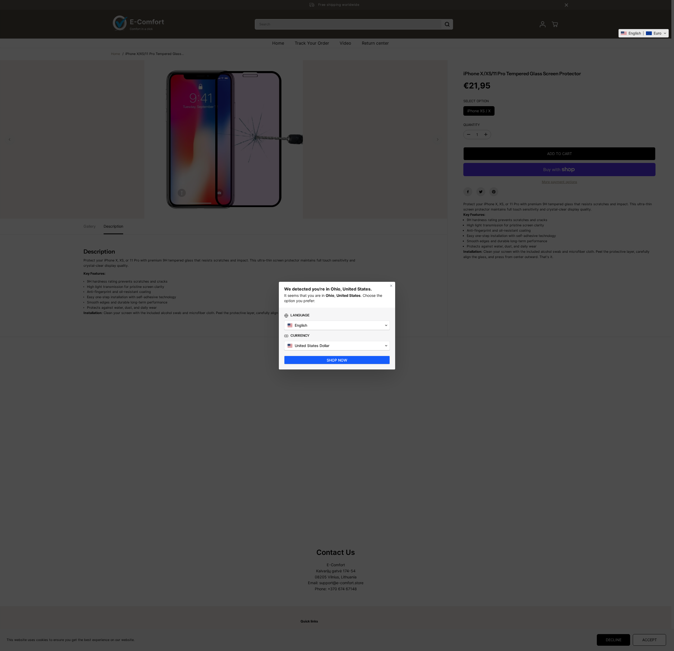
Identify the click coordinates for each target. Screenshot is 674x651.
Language (300, 315)
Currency (300, 335)
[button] (643, 33)
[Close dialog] (391, 286)
